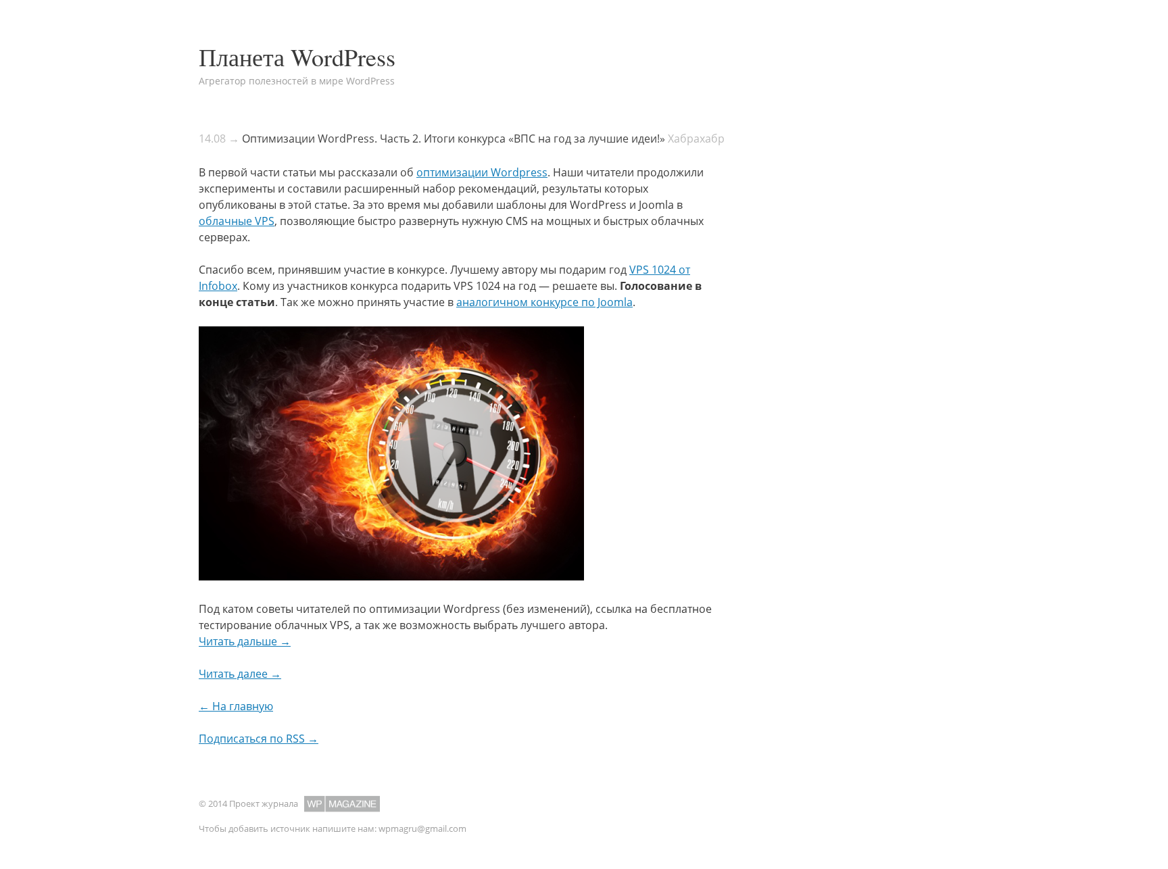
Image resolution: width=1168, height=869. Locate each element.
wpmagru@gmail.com (422, 828)
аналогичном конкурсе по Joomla (544, 302)
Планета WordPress (297, 57)
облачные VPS (236, 221)
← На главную (236, 706)
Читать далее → (240, 673)
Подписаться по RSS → (258, 738)
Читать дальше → (245, 641)
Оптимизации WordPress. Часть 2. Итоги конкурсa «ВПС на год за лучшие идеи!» (453, 138)
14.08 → (219, 138)
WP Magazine (342, 803)
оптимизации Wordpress (482, 172)
